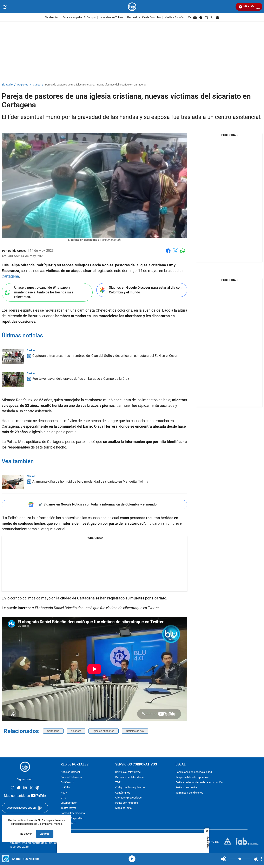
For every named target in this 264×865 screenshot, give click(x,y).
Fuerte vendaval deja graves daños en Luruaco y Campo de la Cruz (80, 379)
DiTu (63, 797)
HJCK (64, 792)
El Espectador (69, 803)
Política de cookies (187, 787)
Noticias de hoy (135, 730)
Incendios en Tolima (111, 17)
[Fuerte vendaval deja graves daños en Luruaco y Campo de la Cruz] (13, 379)
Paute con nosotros (126, 803)
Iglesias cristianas (103, 730)
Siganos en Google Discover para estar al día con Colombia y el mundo (145, 290)
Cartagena (10, 276)
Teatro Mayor (68, 808)
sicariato (76, 730)
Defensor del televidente (129, 777)
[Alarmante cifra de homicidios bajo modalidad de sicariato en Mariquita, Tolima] (13, 482)
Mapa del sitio (123, 808)
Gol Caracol (67, 782)
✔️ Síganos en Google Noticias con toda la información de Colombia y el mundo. (98, 504)
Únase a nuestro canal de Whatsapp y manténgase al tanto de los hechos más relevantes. (43, 292)
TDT (117, 782)
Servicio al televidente (128, 772)
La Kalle (65, 787)
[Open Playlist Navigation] (261, 859)
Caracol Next (68, 823)
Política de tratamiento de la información (199, 782)
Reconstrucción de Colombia (144, 17)
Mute (223, 858)
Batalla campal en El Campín (78, 17)
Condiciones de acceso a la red (194, 772)
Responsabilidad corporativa (192, 777)
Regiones (22, 84)
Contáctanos (122, 792)
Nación (31, 476)
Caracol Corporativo (72, 818)
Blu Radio (7, 84)
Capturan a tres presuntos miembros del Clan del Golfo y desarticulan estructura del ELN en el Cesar (104, 356)
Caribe (36, 84)
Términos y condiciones (189, 792)
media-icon (132, 859)
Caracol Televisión (71, 777)
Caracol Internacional (73, 813)
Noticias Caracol (70, 772)
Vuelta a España (174, 17)
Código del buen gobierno (130, 787)
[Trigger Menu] (5, 7)
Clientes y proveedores (128, 797)
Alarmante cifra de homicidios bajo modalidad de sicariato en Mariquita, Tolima (90, 481)
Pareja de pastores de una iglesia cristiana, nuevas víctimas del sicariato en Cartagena (95, 84)
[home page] (132, 6)
